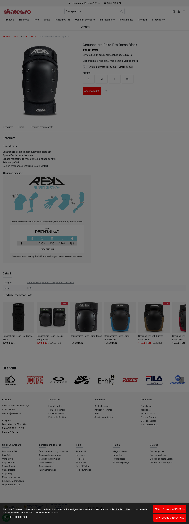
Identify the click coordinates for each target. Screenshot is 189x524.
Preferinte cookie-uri (15, 517)
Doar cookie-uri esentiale (170, 518)
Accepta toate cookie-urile (170, 509)
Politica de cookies (121, 509)
